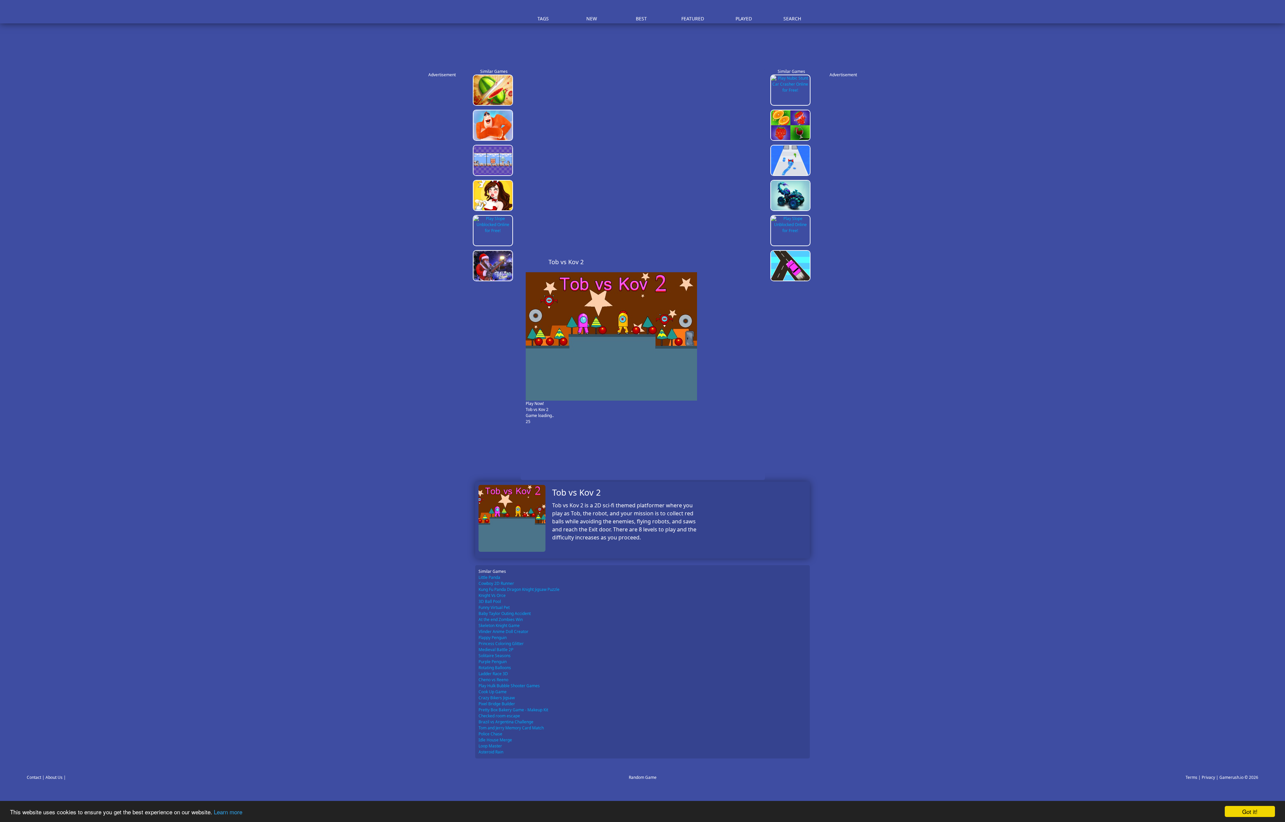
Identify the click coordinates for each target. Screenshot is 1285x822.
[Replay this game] (756, 262)
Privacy (1208, 777)
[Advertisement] (646, 43)
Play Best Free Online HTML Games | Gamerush (493, 12)
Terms (1191, 777)
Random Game (643, 777)
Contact (34, 777)
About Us (54, 777)
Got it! (1250, 811)
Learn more (228, 812)
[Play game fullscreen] (745, 262)
